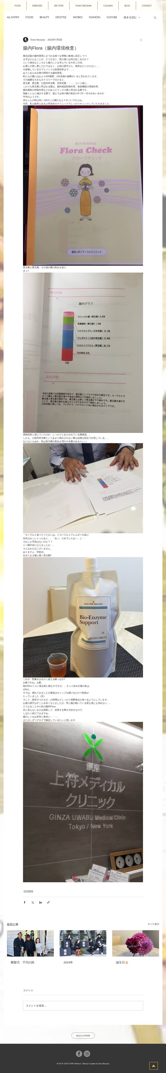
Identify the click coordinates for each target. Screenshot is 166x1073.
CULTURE (112, 17)
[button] (155, 17)
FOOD (29, 17)
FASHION (94, 17)
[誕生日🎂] (135, 943)
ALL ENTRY (13, 17)
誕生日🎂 (122, 962)
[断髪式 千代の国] (30, 943)
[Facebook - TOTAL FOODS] (79, 1054)
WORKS (78, 17)
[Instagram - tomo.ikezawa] (87, 1054)
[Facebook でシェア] (24, 902)
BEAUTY (44, 17)
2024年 (68, 962)
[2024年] (83, 943)
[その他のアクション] (141, 40)
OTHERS (28, 891)
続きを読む (130, 17)
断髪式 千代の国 (22, 962)
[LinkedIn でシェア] (40, 902)
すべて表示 (153, 924)
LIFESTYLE (60, 17)
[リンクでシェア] (48, 902)
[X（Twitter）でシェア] (32, 902)
